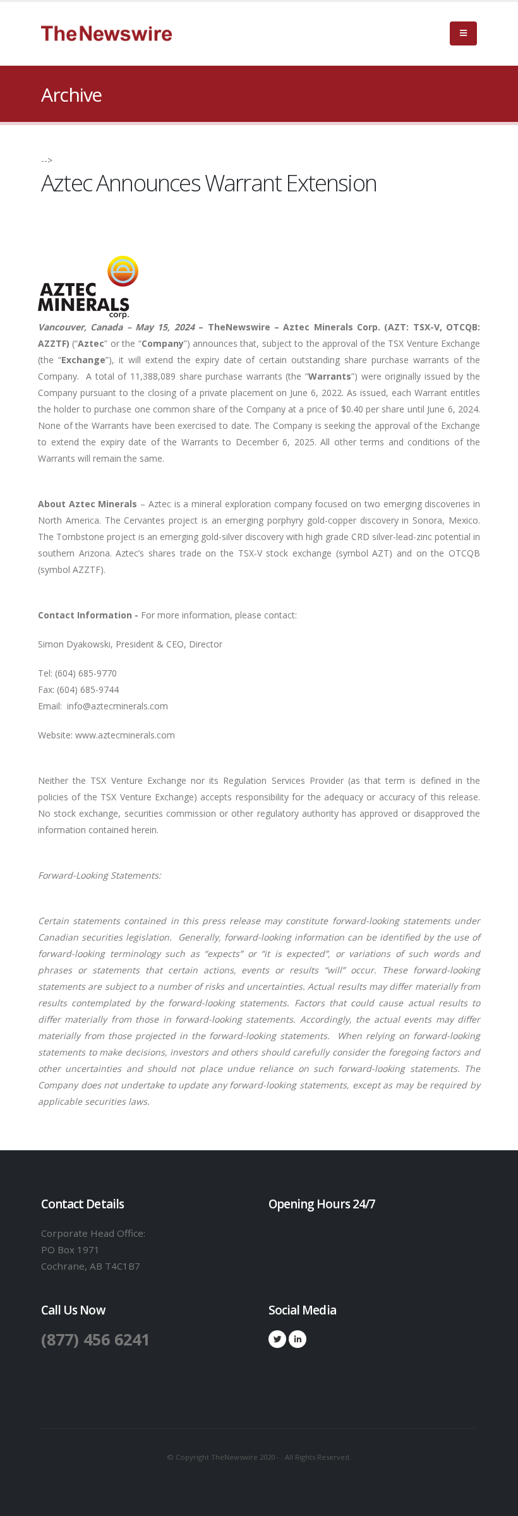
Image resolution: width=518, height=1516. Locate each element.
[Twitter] (277, 1339)
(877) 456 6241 (95, 1339)
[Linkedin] (297, 1339)
